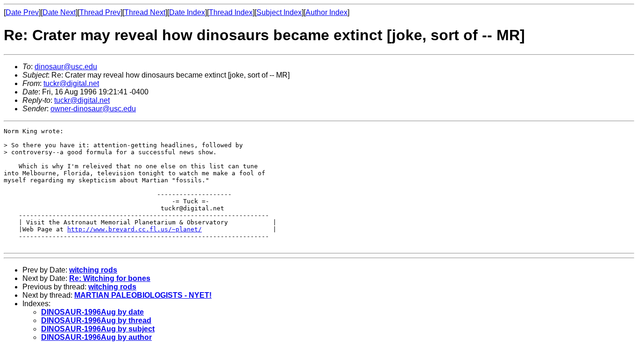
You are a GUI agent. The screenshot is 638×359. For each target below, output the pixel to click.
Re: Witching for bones (109, 278)
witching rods (93, 270)
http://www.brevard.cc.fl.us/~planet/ (134, 229)
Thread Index (231, 12)
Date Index (187, 12)
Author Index (326, 12)
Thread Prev (100, 12)
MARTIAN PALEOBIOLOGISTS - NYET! (143, 295)
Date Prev (22, 12)
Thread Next (144, 12)
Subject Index (279, 12)
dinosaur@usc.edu (66, 67)
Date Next (59, 12)
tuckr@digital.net (71, 83)
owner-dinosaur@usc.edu (93, 109)
